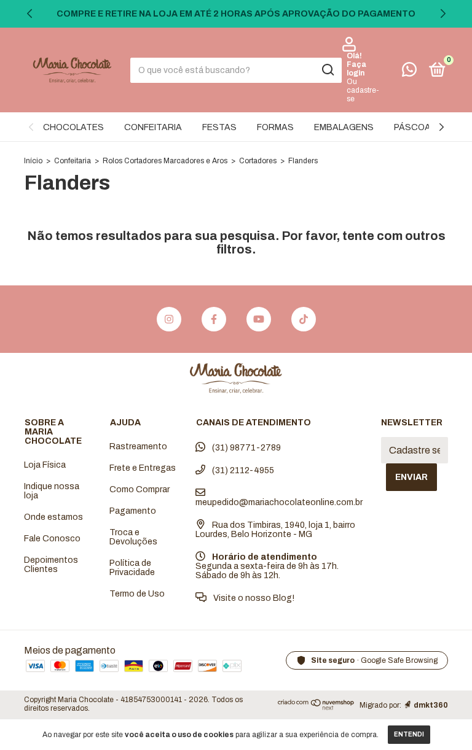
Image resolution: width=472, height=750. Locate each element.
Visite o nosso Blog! (252, 598)
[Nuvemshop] (316, 707)
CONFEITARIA (153, 127)
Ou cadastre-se (363, 90)
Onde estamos (53, 517)
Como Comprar (139, 489)
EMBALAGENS (344, 127)
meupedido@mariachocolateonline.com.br (279, 502)
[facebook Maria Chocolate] (214, 319)
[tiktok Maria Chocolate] (303, 319)
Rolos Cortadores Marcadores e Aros (165, 161)
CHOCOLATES (73, 127)
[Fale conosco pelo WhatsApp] (409, 72)
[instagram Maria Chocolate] (169, 319)
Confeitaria (72, 161)
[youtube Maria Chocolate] (258, 319)
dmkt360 (431, 705)
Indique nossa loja (51, 491)
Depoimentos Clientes (51, 564)
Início (33, 161)
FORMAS (275, 127)
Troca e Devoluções (133, 537)
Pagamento (132, 511)
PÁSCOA (412, 127)
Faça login (356, 68)
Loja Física (45, 465)
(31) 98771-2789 (245, 447)
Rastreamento (138, 446)
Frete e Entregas (142, 468)
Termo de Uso (137, 593)
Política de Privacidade (132, 568)
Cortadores (258, 161)
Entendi (409, 734)
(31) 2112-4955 (242, 470)
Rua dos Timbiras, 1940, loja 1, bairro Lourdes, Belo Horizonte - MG (275, 529)
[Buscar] (327, 70)
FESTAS (219, 127)
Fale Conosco (52, 538)
